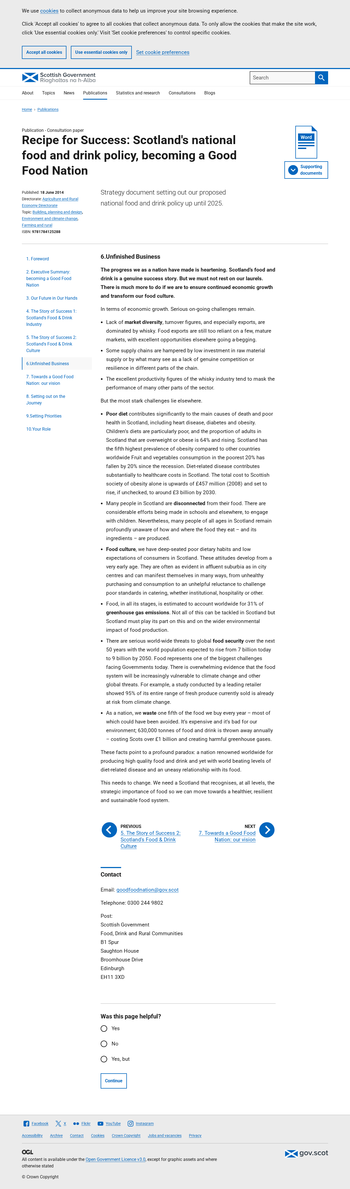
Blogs (209, 93)
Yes (116, 1028)
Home (27, 109)
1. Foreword (37, 258)
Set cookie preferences (162, 52)
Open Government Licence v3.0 (115, 1159)
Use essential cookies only (101, 52)
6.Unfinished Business (47, 363)
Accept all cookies (44, 52)
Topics (48, 93)
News (69, 93)
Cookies (97, 1135)
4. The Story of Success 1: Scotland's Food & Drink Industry (51, 318)
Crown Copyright (126, 1135)
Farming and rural (37, 225)
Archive (56, 1135)
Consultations (182, 93)
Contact (77, 1135)
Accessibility (32, 1135)
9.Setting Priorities (44, 416)
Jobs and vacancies (165, 1135)
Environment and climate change (49, 218)
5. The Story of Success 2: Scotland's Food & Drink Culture (51, 344)
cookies (49, 11)
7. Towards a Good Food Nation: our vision (50, 380)
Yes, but (121, 1059)
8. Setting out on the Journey (45, 400)
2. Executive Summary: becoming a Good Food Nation (48, 278)
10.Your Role (38, 429)
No (115, 1044)
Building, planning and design (57, 212)
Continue (113, 1080)
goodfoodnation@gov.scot (147, 890)
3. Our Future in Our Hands (51, 298)
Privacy (195, 1135)
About (27, 93)
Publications (95, 93)
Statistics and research (138, 93)
